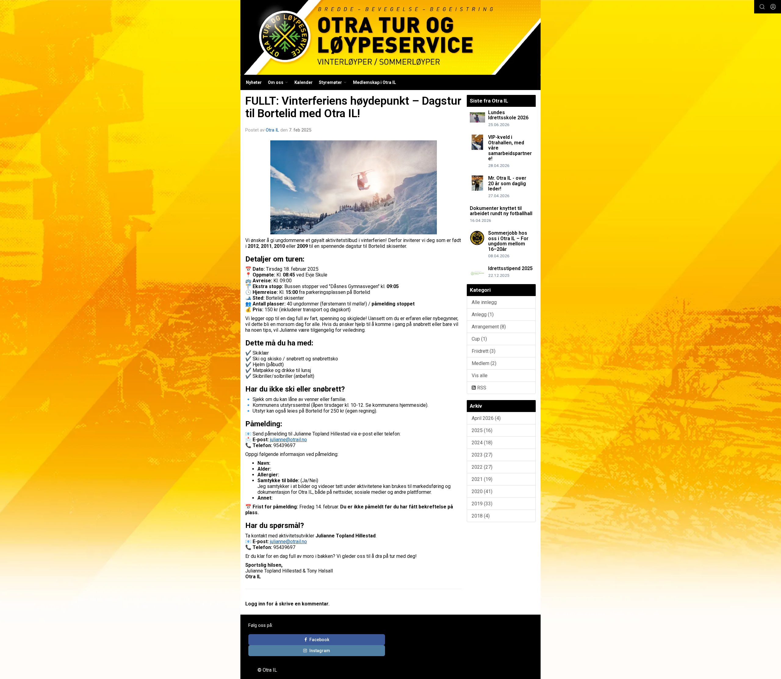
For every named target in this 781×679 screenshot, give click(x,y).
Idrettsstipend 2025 (510, 268)
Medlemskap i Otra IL (374, 82)
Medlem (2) (484, 363)
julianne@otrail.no (288, 439)
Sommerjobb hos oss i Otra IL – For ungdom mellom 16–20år (508, 241)
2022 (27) (482, 467)
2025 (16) (482, 430)
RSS (481, 388)
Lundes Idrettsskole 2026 (508, 115)
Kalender (303, 82)
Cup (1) (479, 339)
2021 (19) (482, 479)
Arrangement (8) (489, 327)
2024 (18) (482, 443)
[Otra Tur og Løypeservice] (390, 37)
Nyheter (254, 82)
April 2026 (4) (486, 418)
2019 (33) (482, 504)
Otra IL (272, 130)
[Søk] (762, 6)
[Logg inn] (773, 6)
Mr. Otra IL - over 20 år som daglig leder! (507, 183)
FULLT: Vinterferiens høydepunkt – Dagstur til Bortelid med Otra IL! (353, 107)
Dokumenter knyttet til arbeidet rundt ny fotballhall (501, 211)
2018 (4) (481, 516)
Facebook (319, 639)
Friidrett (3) (483, 351)
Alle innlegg (484, 302)
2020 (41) (482, 491)
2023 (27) (482, 455)
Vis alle (480, 375)
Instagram (319, 650)
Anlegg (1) (483, 314)
